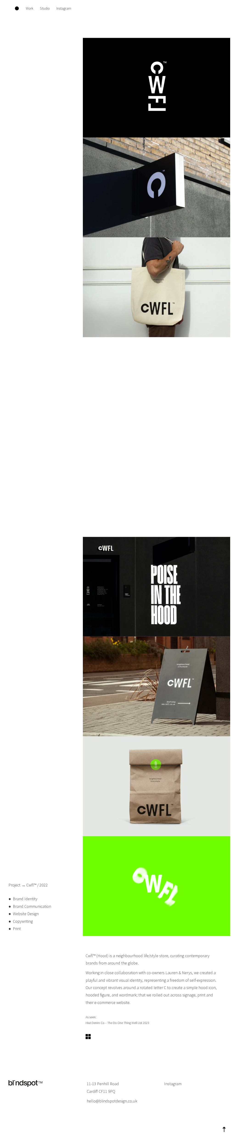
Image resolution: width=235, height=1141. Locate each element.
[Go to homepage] (17, 8)
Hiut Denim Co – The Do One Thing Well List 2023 (117, 1023)
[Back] (88, 1037)
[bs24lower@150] (25, 1084)
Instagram (173, 1083)
